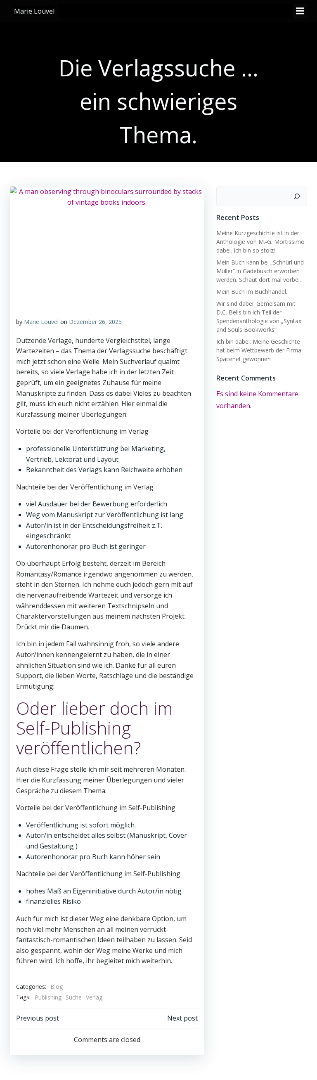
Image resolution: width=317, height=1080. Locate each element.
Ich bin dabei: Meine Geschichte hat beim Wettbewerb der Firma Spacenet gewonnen (258, 350)
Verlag (94, 997)
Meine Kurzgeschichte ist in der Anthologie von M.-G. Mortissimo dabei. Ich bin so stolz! (260, 241)
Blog (56, 986)
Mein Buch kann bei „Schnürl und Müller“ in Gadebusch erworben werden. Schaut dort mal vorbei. (260, 271)
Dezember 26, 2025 (95, 322)
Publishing (48, 997)
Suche (74, 997)
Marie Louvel (41, 322)
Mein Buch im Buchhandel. (251, 291)
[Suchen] (297, 196)
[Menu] (300, 11)
